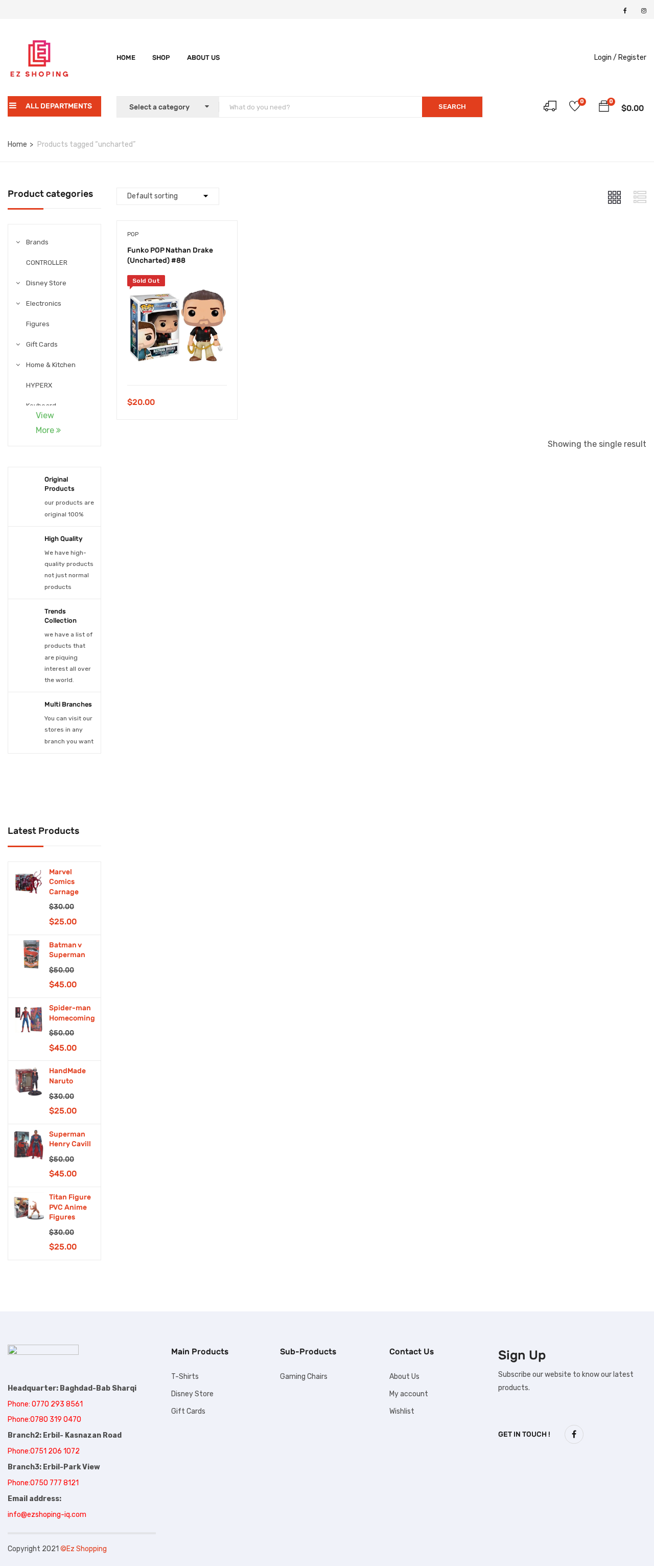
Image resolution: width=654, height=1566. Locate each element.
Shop (161, 57)
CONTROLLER (46, 262)
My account (408, 1394)
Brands (37, 242)
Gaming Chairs (304, 1376)
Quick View (177, 359)
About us (203, 57)
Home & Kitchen (51, 365)
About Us (404, 1376)
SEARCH (452, 106)
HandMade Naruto (67, 1075)
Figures (38, 324)
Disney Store (46, 283)
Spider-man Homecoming (72, 1013)
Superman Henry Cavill (70, 1139)
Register (632, 57)
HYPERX (39, 385)
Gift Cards (42, 344)
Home (125, 57)
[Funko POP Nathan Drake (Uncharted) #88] (177, 282)
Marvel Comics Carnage (64, 882)
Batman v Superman (67, 950)
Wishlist (401, 1411)
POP (132, 234)
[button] (604, 108)
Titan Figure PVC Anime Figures (70, 1207)
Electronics (43, 303)
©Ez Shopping (83, 1549)
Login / (605, 57)
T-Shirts (185, 1376)
